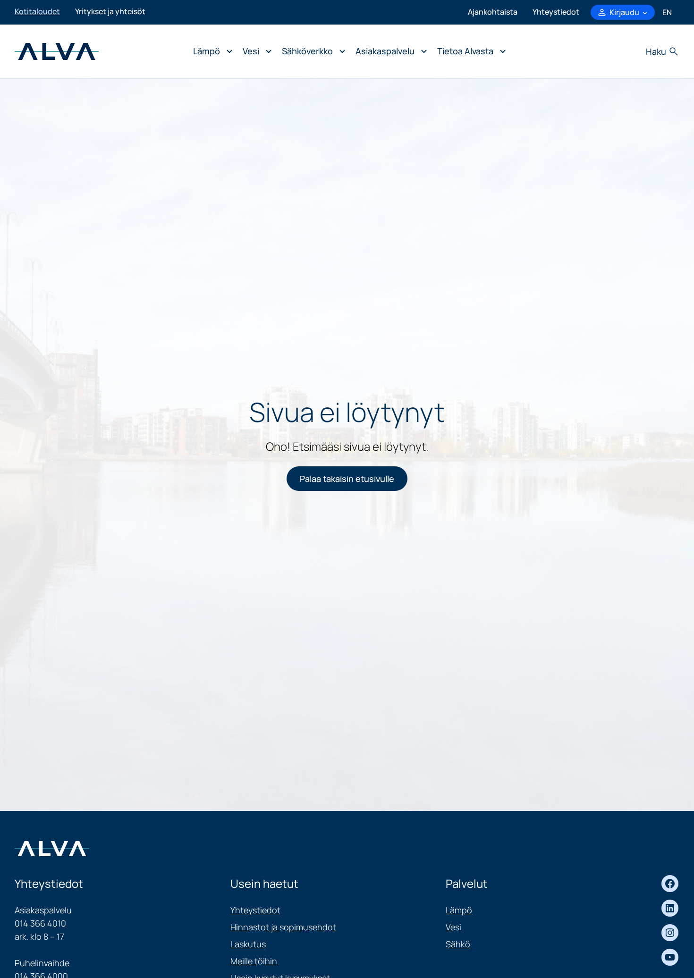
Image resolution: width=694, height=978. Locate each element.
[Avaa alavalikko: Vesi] (255, 51)
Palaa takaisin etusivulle (347, 478)
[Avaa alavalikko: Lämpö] (210, 51)
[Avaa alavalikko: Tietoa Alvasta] (469, 51)
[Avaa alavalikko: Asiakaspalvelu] (388, 51)
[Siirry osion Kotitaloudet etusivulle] (57, 50)
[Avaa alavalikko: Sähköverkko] (311, 51)
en (667, 12)
